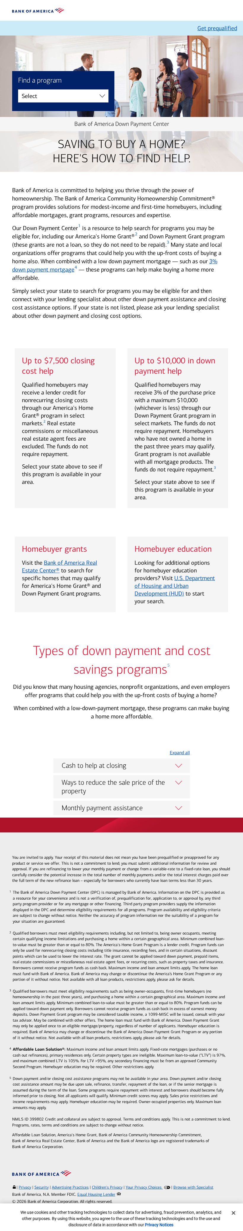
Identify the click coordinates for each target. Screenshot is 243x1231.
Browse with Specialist (193, 1187)
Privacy (25, 1187)
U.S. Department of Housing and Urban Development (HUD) (175, 585)
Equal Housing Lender (96, 1194)
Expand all (180, 752)
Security (41, 1187)
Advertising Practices (70, 1187)
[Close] (233, 1212)
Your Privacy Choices (144, 1187)
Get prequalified (217, 28)
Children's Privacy (107, 1187)
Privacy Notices (159, 1224)
